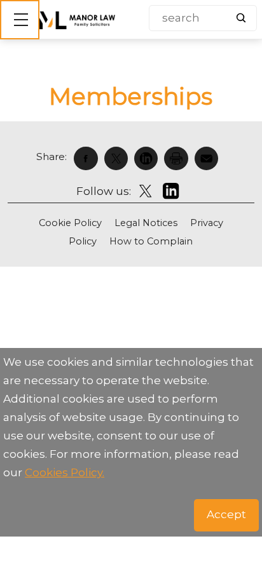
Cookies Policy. (64, 472)
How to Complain (151, 241)
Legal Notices (145, 223)
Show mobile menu (19, 19)
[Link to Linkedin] (171, 191)
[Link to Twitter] (145, 191)
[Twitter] (119, 158)
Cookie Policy (70, 223)
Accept (226, 514)
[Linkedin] (149, 158)
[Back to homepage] (77, 20)
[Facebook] (89, 158)
